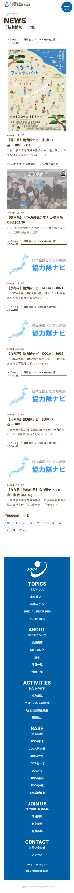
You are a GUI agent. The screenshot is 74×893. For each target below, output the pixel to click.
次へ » (23, 530)
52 (60, 523)
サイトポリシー (37, 864)
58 (14, 530)
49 (38, 523)
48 (31, 523)
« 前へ (8, 523)
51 (53, 523)
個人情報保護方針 (37, 870)
